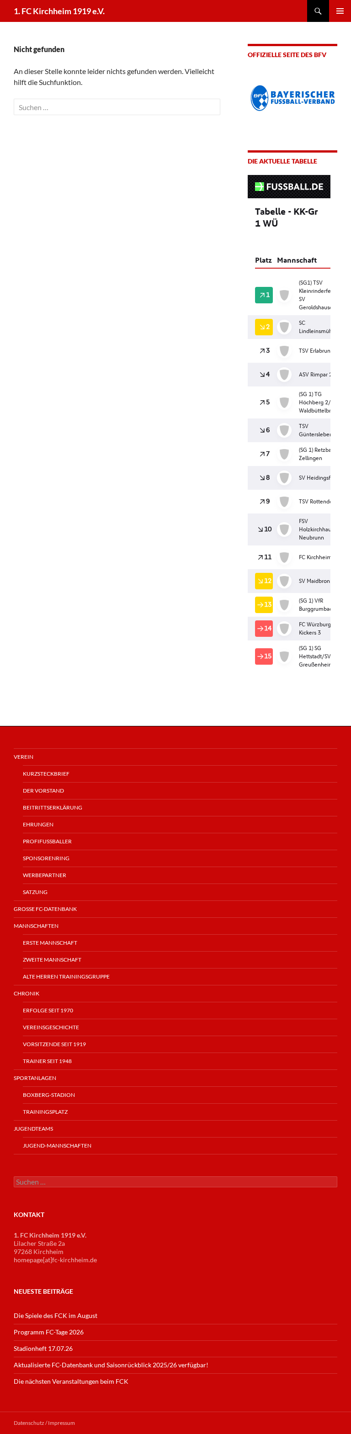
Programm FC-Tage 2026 (49, 1331)
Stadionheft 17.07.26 (43, 1348)
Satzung (35, 891)
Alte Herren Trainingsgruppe (66, 976)
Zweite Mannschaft (52, 959)
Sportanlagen (35, 1077)
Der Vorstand (43, 790)
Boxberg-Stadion (49, 1094)
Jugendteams (33, 1128)
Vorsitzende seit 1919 (54, 1043)
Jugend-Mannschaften (57, 1145)
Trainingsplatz (45, 1111)
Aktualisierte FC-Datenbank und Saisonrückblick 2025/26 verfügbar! (111, 1364)
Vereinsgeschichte (51, 1026)
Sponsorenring (46, 857)
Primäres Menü (340, 11)
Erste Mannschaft (50, 942)
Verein (23, 756)
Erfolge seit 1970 (48, 1009)
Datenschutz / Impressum (44, 1422)
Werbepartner (44, 874)
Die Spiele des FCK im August (55, 1315)
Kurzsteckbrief (46, 773)
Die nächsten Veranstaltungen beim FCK (71, 1381)
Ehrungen (38, 823)
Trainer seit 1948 (47, 1060)
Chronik (26, 993)
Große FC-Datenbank (45, 908)
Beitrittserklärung (52, 807)
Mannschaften (36, 925)
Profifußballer (47, 840)
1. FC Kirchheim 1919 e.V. (59, 11)
